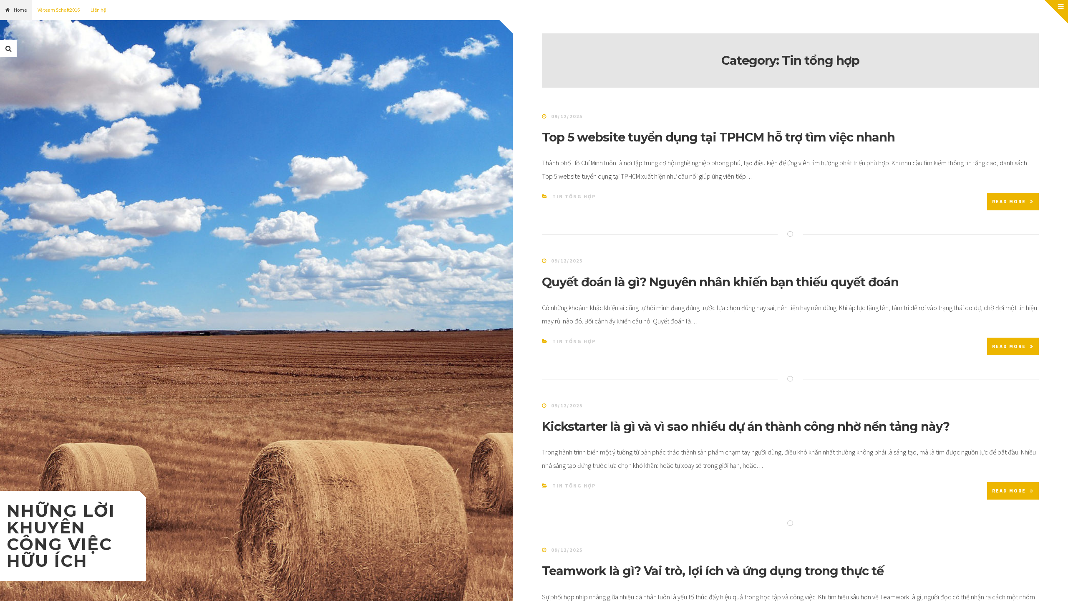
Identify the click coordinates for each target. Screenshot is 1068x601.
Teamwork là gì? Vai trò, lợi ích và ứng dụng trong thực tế (713, 570)
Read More (1009, 201)
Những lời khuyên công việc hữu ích (61, 535)
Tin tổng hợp (574, 196)
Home (20, 10)
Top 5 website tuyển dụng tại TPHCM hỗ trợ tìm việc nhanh (718, 137)
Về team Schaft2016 (59, 10)
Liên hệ (98, 10)
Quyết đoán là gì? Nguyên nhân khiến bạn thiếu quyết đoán (720, 282)
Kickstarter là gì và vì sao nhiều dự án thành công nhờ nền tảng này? (746, 426)
